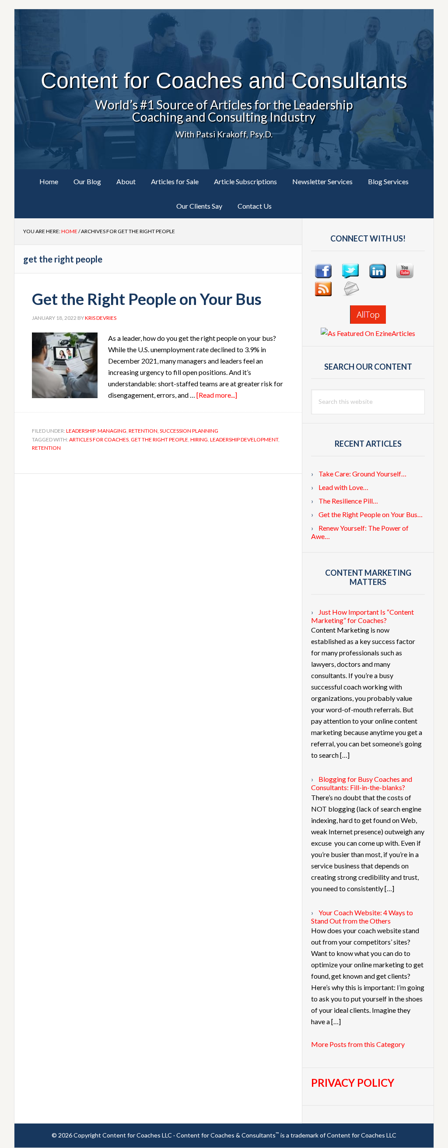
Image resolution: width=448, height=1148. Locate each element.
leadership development (244, 439)
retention (46, 447)
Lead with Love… (343, 487)
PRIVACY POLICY (352, 1082)
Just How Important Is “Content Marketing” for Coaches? (362, 616)
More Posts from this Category (358, 1044)
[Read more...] (216, 395)
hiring (199, 439)
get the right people (159, 439)
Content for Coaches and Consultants (224, 80)
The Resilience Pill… (348, 501)
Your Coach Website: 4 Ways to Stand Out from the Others (362, 916)
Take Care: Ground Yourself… (362, 473)
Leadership (80, 430)
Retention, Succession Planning (173, 430)
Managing (112, 430)
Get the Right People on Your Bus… (370, 514)
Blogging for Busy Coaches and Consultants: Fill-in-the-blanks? (361, 783)
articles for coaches (99, 439)
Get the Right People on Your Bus (147, 298)
